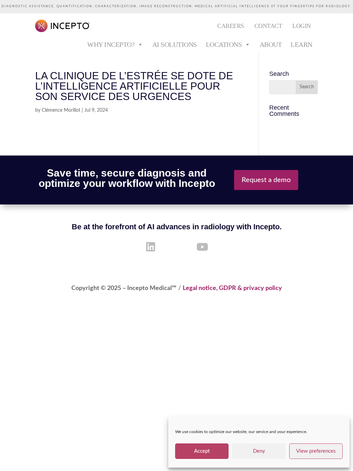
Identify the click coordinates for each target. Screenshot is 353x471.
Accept (202, 451)
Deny (259, 451)
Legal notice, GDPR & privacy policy (232, 288)
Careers (230, 25)
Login (301, 25)
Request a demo (266, 180)
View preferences (316, 451)
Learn (301, 44)
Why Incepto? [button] (110, 44)
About (271, 44)
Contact (268, 25)
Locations (224, 44)
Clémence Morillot (61, 110)
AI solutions (174, 44)
